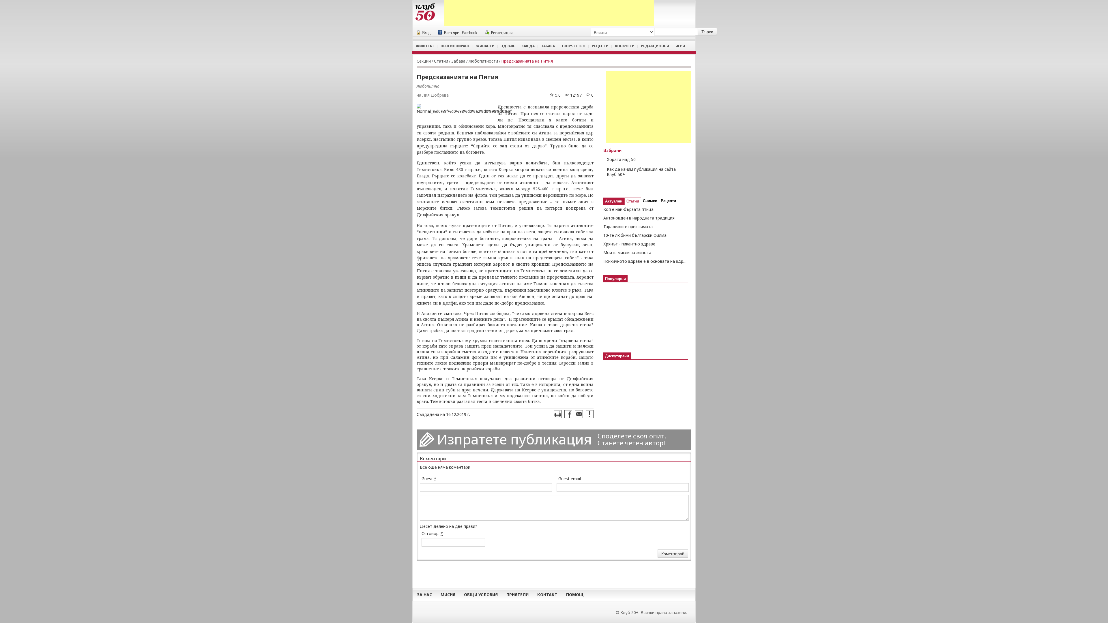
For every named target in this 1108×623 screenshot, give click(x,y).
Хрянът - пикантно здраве (629, 244)
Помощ (575, 594)
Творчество (573, 46)
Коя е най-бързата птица (628, 209)
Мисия (448, 594)
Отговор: (432, 533)
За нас (424, 594)
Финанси (485, 46)
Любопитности (483, 61)
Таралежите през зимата (628, 226)
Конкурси (625, 46)
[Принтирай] (558, 414)
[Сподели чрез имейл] (579, 414)
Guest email (569, 478)
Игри (680, 46)
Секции (424, 61)
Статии (441, 61)
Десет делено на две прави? (448, 526)
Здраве (508, 46)
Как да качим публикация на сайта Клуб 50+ (641, 171)
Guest (429, 478)
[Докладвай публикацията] (590, 414)
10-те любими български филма (635, 235)
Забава (548, 46)
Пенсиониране (455, 46)
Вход (426, 33)
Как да (528, 46)
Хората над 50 (621, 159)
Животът (425, 46)
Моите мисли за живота (627, 252)
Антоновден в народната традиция (639, 218)
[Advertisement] (549, 13)
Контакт (547, 594)
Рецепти (600, 46)
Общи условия (481, 594)
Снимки (650, 201)
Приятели (517, 594)
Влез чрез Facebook (460, 33)
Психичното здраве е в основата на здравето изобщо (645, 261)
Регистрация (501, 33)
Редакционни (655, 46)
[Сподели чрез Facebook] (568, 414)
